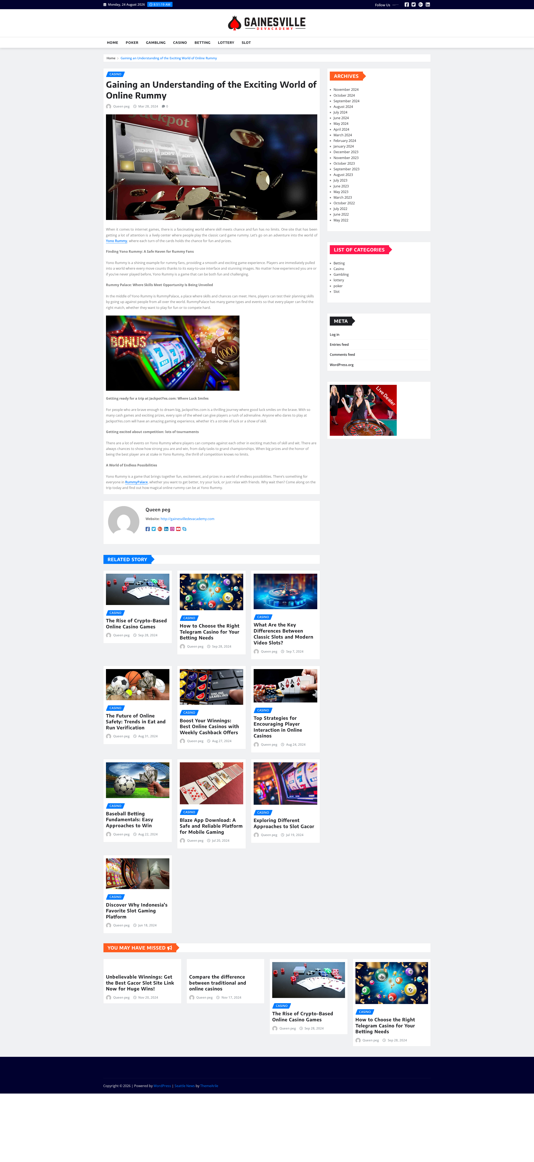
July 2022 (340, 208)
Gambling (156, 42)
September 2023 (346, 169)
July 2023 (340, 180)
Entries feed (339, 344)
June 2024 (341, 118)
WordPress (162, 1086)
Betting (202, 42)
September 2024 (346, 101)
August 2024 (343, 106)
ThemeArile (209, 1086)
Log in (334, 334)
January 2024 (344, 146)
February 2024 (345, 140)
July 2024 (340, 112)
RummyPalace (136, 482)
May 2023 (341, 191)
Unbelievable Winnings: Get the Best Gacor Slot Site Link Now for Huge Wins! (140, 982)
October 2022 (344, 203)
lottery (226, 42)
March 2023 (343, 197)
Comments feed (342, 354)
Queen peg (121, 106)
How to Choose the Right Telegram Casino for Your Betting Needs (209, 631)
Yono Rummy (116, 241)
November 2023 (346, 157)
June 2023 (341, 186)
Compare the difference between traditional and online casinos (217, 982)
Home (112, 42)
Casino (180, 42)
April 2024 (341, 129)
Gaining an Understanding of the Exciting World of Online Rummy (169, 58)
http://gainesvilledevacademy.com (187, 519)
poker (132, 42)
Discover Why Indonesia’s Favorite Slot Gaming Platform (137, 910)
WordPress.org (342, 364)
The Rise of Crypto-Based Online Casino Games (136, 623)
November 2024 (346, 89)
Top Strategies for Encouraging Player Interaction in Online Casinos (278, 727)
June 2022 (341, 214)
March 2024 (343, 135)
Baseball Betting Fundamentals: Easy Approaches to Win (129, 819)
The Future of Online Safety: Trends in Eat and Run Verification (136, 721)
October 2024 (344, 95)
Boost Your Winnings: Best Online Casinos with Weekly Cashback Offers (209, 726)
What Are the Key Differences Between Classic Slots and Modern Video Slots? (283, 633)
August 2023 (343, 174)
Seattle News (185, 1086)
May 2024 (341, 123)
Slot (246, 42)
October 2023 (344, 163)
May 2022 (341, 220)
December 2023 (346, 152)
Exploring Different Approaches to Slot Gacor (284, 823)
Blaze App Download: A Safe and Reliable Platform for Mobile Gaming (211, 826)
